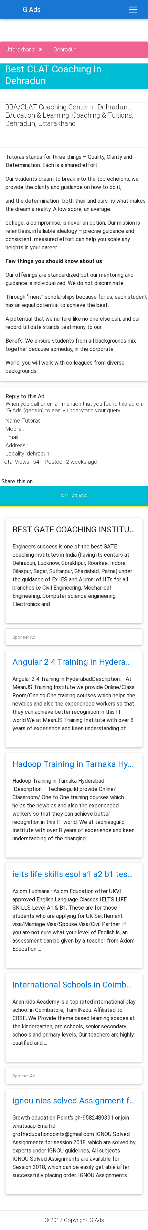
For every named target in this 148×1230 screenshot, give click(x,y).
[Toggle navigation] (133, 9)
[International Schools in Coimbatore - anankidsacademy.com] (74, 993)
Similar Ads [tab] (74, 495)
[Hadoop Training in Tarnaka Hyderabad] (74, 772)
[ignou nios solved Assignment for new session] (74, 1109)
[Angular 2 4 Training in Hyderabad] (74, 670)
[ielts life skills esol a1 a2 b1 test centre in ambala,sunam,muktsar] (74, 883)
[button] (11, 242)
